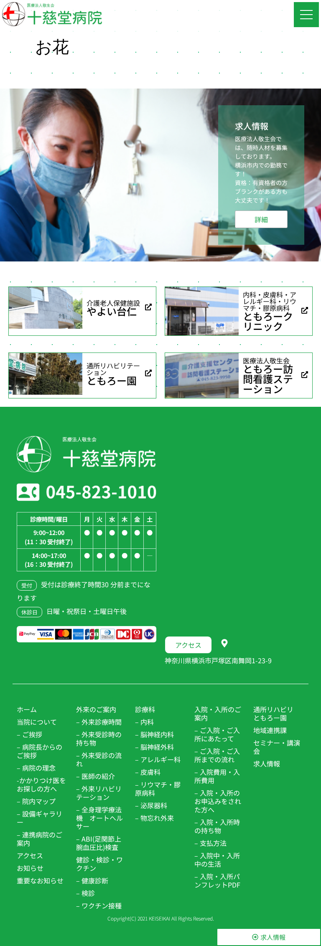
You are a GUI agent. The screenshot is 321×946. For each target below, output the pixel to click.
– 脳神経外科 (154, 747)
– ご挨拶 (29, 734)
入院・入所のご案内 (217, 713)
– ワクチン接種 (99, 905)
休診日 (29, 612)
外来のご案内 (96, 709)
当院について (37, 722)
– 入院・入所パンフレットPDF (217, 880)
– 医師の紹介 (95, 776)
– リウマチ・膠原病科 (158, 788)
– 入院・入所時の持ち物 (217, 826)
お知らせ (30, 868)
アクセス (30, 855)
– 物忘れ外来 (154, 818)
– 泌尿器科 (151, 805)
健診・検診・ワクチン (99, 864)
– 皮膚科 (147, 772)
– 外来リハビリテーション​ (99, 793)
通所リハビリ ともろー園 (276, 713)
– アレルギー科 (158, 759)
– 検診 (85, 893)
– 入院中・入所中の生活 (217, 859)
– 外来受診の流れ (99, 759)
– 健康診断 (92, 880)
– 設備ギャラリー (39, 818)
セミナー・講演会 (276, 747)
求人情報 (266, 763)
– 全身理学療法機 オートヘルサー (99, 817)
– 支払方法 (210, 843)
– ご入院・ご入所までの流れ (217, 755)
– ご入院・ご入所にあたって (217, 734)
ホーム (27, 709)
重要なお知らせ (40, 880)
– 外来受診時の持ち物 (99, 738)
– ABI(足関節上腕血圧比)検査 (98, 843)
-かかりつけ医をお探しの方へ (41, 784)
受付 (26, 585)
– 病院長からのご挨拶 (39, 751)
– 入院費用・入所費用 (217, 776)
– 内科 (144, 722)
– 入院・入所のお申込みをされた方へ (217, 801)
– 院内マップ (36, 801)
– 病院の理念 (36, 768)
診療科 (145, 709)
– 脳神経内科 (154, 734)
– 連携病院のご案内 (39, 838)
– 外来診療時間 (99, 722)
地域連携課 (270, 730)
